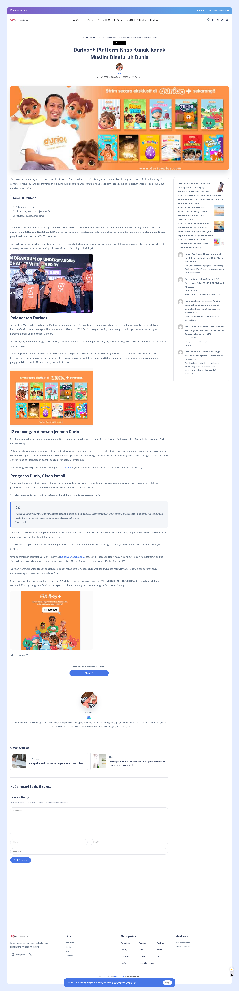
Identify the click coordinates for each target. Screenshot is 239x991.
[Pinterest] (227, 20)
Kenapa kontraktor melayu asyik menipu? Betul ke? (56, 763)
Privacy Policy (116, 982)
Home (85, 37)
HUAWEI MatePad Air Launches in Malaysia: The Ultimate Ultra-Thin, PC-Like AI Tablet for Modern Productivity (200, 199)
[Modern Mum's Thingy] (19, 19)
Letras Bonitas (192, 254)
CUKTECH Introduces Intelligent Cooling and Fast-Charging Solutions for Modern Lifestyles (194, 187)
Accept (167, 982)
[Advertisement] (119, 893)
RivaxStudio (119, 976)
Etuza (188, 326)
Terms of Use (131, 982)
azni (119, 72)
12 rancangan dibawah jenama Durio (34, 211)
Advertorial (95, 37)
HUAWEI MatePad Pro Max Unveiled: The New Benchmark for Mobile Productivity (193, 243)
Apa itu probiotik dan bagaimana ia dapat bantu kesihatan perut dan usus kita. (203, 304)
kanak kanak (64, 467)
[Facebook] (212, 20)
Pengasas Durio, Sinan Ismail (30, 215)
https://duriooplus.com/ (72, 556)
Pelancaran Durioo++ (26, 207)
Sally (187, 279)
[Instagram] (222, 20)
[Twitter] (217, 20)
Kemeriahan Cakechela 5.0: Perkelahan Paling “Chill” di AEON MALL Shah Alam (204, 283)
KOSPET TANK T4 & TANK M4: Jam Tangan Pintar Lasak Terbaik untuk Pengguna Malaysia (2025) (204, 330)
